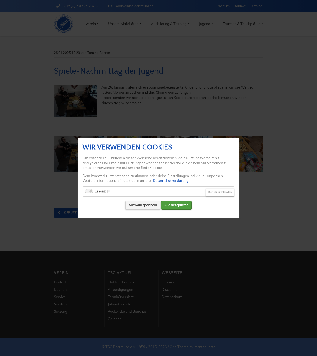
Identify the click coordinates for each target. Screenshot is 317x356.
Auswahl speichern (143, 205)
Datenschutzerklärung (170, 180)
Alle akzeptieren (176, 205)
